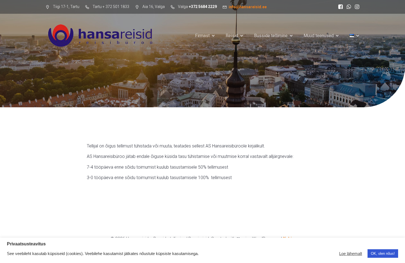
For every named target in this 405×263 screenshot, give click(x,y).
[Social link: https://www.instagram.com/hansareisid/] (356, 7)
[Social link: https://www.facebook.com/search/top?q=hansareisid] (339, 7)
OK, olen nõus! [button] (383, 253)
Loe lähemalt (350, 253)
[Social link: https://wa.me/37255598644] (347, 7)
